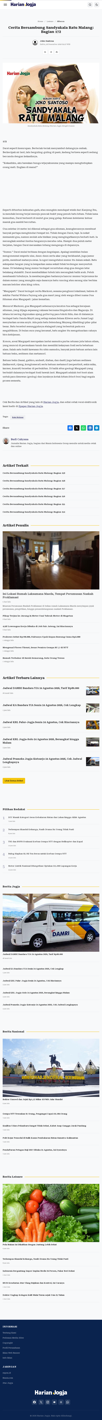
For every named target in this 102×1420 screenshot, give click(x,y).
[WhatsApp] (67, 1402)
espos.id (7, 1373)
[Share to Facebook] (70, 428)
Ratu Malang (18, 417)
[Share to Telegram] (96, 428)
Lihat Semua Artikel (14, 781)
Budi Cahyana (19, 439)
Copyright (8, 1343)
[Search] (90, 4)
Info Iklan (7, 1358)
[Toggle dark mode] (96, 4)
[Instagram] (47, 1402)
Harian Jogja (51, 402)
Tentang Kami (9, 1333)
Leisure (50, 21)
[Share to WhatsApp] (83, 428)
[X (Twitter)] (41, 1402)
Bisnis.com (8, 1378)
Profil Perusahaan (11, 1348)
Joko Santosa (47, 41)
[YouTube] (54, 1402)
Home (40, 21)
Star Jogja (8, 1383)
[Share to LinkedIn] (90, 428)
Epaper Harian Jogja (31, 406)
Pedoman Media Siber (13, 1338)
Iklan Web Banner (11, 1353)
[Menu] (5, 5)
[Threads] (61, 1402)
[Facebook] (34, 1402)
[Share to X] (76, 428)
